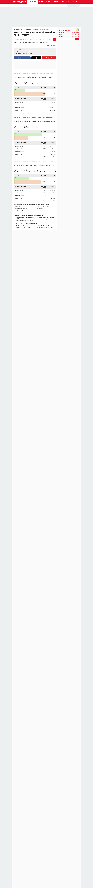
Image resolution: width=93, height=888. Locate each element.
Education (36, 5)
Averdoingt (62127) (23, 42)
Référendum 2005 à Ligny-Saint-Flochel (24, 51)
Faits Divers (29, 5)
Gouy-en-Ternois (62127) (42, 210)
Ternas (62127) (40, 208)
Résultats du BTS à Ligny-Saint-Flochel (46, 219)
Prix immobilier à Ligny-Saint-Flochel (45, 227)
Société (22, 5)
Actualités (32, 1)
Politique (15, 5)
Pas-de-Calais (36, 29)
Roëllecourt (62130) (19, 212)
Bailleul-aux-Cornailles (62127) (36, 42)
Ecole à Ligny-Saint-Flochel (43, 225)
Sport (41, 1)
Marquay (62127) (48, 42)
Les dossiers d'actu (64, 36)
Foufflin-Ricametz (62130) (43, 206)
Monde (42, 5)
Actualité (62, 32)
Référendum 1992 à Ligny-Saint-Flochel (43, 51)
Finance (56, 1)
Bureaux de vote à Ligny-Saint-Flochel (24, 227)
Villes (47, 5)
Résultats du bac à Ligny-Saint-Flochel (24, 220)
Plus (68, 1)
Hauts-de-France (27, 29)
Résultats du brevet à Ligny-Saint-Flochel (46, 217)
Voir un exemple (75, 32)
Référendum (19, 29)
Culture (48, 1)
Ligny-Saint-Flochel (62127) (21, 225)
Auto (62, 1)
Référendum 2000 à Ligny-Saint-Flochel (24, 53)
